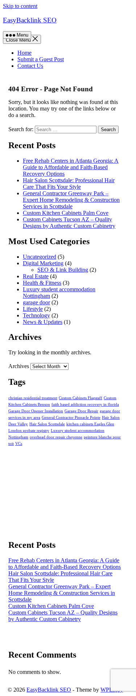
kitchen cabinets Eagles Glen (90, 424)
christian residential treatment (32, 398)
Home (24, 53)
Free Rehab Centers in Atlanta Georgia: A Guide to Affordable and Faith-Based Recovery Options (71, 167)
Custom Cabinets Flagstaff (80, 398)
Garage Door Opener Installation (35, 411)
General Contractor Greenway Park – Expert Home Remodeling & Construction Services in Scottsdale (71, 199)
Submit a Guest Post (40, 59)
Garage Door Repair (81, 411)
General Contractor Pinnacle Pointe (71, 418)
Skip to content (20, 6)
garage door (36, 302)
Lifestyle (33, 309)
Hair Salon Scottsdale (47, 424)
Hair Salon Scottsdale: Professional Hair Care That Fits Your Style (69, 183)
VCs (18, 444)
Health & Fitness (42, 283)
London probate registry (28, 431)
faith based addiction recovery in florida (85, 405)
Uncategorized (39, 257)
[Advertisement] (65, 491)
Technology (36, 315)
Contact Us (30, 66)
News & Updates (42, 322)
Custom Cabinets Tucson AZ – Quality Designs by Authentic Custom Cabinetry (69, 222)
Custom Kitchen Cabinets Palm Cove (65, 213)
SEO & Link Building (62, 270)
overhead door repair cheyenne (56, 437)
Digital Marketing (43, 263)
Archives (18, 366)
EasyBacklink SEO (30, 20)
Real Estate (36, 276)
